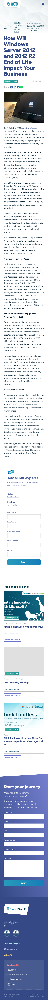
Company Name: (14, 531)
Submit (24, 562)
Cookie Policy (34, 994)
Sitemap (41, 996)
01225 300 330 (12, 970)
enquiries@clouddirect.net (17, 505)
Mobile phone (12, 541)
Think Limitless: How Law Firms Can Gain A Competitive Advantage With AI (24, 741)
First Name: (11, 512)
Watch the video (11, 640)
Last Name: (11, 522)
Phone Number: (10, 840)
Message (7, 858)
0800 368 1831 (13, 497)
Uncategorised (11, 81)
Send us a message (14, 979)
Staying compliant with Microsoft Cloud (18, 27)
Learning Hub (7, 27)
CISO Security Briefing (16, 682)
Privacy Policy (32, 996)
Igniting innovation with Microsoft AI (24, 626)
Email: (9, 550)
